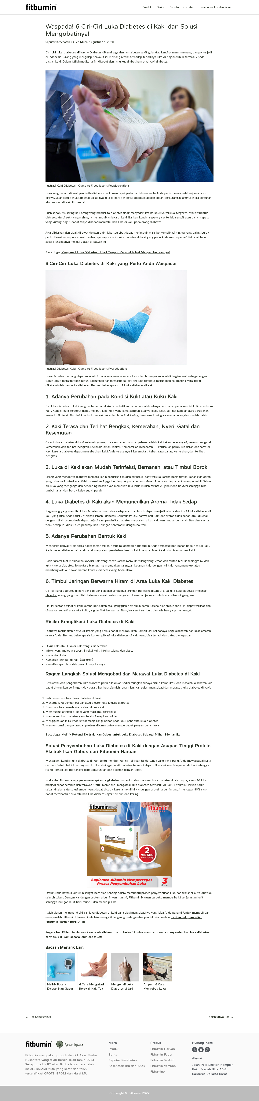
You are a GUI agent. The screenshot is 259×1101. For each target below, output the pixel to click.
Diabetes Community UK (120, 515)
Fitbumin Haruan (162, 1049)
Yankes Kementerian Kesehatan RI (133, 446)
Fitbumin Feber (161, 1054)
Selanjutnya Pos (221, 1016)
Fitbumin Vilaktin (162, 1060)
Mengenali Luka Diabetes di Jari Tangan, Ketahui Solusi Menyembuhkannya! (115, 252)
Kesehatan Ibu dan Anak (215, 7)
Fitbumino (157, 1072)
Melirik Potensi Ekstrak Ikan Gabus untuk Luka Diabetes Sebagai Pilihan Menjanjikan (121, 734)
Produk (146, 7)
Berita (160, 7)
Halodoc (51, 595)
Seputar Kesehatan (182, 7)
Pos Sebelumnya (38, 1016)
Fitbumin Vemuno (163, 1066)
